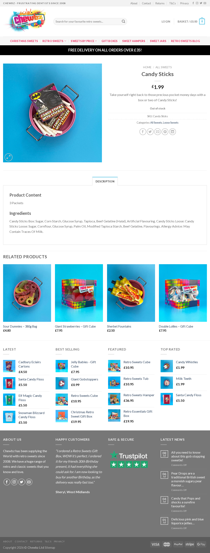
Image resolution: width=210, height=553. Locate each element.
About (133, 3)
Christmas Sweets (24, 41)
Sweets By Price (82, 41)
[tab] (105, 181)
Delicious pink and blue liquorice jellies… (187, 521)
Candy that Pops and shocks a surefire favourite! (185, 502)
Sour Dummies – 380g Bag (20, 326)
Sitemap (50, 547)
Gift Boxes (110, 41)
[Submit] (123, 21)
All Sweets (163, 67)
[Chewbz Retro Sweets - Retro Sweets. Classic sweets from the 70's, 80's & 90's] (25, 21)
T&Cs (172, 3)
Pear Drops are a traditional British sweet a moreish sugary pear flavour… (188, 479)
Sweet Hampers (133, 41)
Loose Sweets (170, 122)
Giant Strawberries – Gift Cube (75, 326)
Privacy (184, 3)
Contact (146, 3)
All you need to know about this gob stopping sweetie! (188, 456)
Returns (159, 3)
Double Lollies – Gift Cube (176, 326)
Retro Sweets (52, 41)
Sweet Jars (158, 41)
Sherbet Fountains (119, 326)
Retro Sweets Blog (185, 41)
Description (105, 181)
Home (147, 67)
